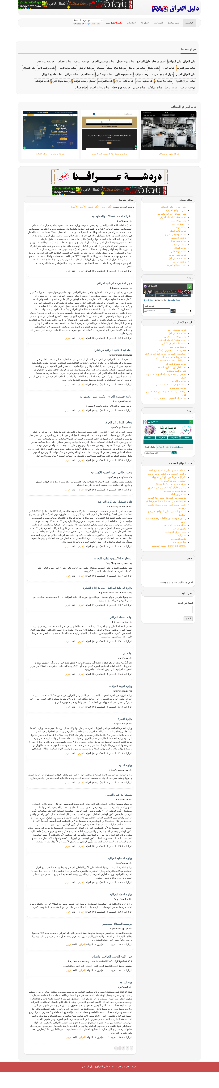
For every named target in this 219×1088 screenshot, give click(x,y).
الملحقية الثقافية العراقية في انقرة (113, 350)
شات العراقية (105, 81)
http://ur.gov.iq (125, 658)
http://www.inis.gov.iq (121, 288)
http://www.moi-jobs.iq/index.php (115, 592)
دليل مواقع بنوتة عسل (175, 336)
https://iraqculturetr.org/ (120, 355)
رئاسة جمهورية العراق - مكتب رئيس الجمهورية (106, 396)
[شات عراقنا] (109, 176)
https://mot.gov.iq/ (123, 723)
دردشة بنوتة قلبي (61, 81)
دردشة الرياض (86, 67)
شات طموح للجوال (52, 74)
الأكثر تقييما (93, 207)
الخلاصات (131, 22)
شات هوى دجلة (137, 67)
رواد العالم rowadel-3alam (173, 360)
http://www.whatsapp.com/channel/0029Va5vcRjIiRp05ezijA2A (100, 961)
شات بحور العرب (186, 67)
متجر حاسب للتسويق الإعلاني (171, 350)
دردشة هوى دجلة (121, 87)
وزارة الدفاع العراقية (121, 894)
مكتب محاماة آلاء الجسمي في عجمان (167, 487)
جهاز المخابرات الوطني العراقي (114, 283)
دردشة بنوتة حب (45, 61)
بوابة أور (127, 653)
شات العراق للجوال (185, 81)
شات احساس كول (177, 258)
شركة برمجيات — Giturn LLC (171, 484)
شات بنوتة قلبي (123, 74)
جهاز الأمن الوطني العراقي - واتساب (111, 956)
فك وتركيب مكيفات (176, 371)
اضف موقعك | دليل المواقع (172, 340)
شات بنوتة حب (178, 244)
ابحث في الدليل (185, 603)
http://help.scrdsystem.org (119, 563)
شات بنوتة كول (104, 74)
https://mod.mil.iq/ (123, 899)
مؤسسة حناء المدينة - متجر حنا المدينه (167, 498)
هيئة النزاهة (126, 982)
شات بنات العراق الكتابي (173, 343)
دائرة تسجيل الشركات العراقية (115, 501)
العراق (81, 271)
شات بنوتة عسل (125, 61)
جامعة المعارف (178, 539)
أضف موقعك (174, 22)
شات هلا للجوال (163, 81)
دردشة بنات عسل (177, 347)
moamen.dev (179, 542)
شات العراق (168, 67)
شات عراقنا (171, 87)
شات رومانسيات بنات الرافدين (171, 357)
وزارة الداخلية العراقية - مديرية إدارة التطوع (107, 587)
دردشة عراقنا (179, 261)
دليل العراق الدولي (185, 74)
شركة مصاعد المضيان (175, 525)
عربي (67, 271)
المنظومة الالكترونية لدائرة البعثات (113, 558)
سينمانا (100, 67)
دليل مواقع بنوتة (178, 220)
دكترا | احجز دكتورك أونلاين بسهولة (169, 477)
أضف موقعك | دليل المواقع (151, 61)
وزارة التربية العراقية (120, 686)
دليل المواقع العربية (162, 74)
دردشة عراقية (81, 61)
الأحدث (74, 207)
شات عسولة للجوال (176, 364)
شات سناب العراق (99, 87)
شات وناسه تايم (46, 67)
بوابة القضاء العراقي (121, 617)
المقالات (158, 22)
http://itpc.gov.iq (124, 221)
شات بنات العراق (124, 81)
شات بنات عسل (178, 231)
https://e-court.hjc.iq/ (122, 622)
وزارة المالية (125, 765)
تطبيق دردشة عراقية (84, 81)
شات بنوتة (153, 67)
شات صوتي (139, 87)
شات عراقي (71, 74)
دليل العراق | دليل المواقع (181, 61)
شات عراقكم (155, 87)
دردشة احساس (178, 237)
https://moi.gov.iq (123, 863)
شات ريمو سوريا (177, 388)
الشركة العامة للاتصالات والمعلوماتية (112, 216)
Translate (95, 23)
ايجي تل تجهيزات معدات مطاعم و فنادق (166, 501)
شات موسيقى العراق (103, 61)
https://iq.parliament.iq (121, 427)
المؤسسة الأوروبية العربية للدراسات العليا (165, 353)
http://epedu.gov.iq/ (122, 691)
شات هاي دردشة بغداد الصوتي (171, 384)
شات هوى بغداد (144, 81)
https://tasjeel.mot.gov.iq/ (119, 506)
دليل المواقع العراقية (176, 210)
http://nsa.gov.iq (124, 799)
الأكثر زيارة (106, 207)
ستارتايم (182, 535)
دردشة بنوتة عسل (116, 67)
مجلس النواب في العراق (118, 422)
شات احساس (64, 61)
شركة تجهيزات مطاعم (175, 491)
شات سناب (81, 87)
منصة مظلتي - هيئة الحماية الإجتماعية (111, 472)
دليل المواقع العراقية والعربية (171, 213)
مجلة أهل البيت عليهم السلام (171, 367)
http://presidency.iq (122, 401)
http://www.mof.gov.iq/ (120, 770)
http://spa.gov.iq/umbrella (119, 477)
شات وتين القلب (178, 494)
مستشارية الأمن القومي (118, 794)
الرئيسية (189, 22)
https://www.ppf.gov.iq (121, 928)
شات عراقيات (42, 81)
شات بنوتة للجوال (67, 67)
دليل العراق (29, 67)
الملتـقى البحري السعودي (173, 480)
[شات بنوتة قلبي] (109, 190)
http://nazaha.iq (124, 987)
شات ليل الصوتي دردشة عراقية (170, 398)
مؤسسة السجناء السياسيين (117, 923)
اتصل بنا (145, 22)
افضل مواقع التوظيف (175, 532)
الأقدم (83, 207)
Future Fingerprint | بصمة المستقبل (168, 545)
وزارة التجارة (125, 718)
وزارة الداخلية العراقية (119, 858)
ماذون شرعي (179, 528)
